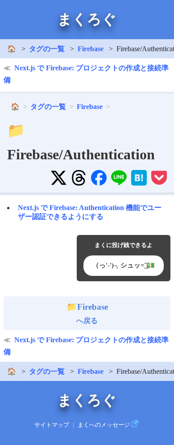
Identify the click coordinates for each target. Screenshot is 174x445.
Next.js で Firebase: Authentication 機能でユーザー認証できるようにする (90, 212)
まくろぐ (87, 19)
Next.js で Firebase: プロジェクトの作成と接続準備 (86, 74)
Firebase (91, 49)
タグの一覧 (47, 49)
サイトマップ (51, 425)
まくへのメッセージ (104, 425)
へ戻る (92, 313)
